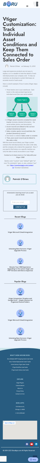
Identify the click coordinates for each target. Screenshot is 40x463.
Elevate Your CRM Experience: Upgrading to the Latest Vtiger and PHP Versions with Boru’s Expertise (20, 269)
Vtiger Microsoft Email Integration (20, 232)
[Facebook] (27, 444)
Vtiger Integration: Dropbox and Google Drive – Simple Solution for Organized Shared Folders (20, 300)
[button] (27, 6)
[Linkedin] (36, 444)
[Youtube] (31, 444)
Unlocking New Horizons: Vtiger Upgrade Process (20, 250)
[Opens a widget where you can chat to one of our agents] (33, 459)
